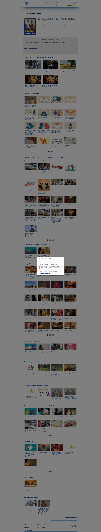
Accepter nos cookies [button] (45, 273)
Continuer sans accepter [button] (53, 271)
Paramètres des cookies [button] (43, 271)
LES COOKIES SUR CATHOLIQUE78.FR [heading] (46, 258)
